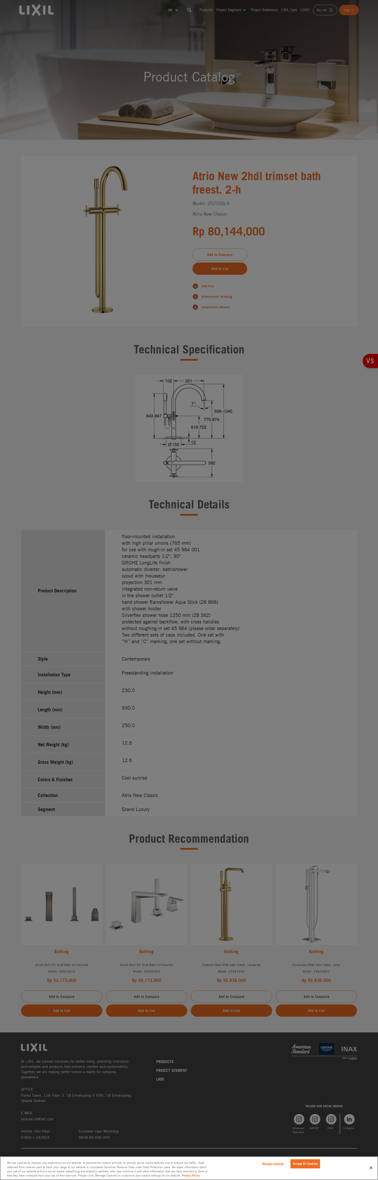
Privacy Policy (191, 1175)
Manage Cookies (273, 1163)
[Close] (371, 1168)
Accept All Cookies (305, 1163)
